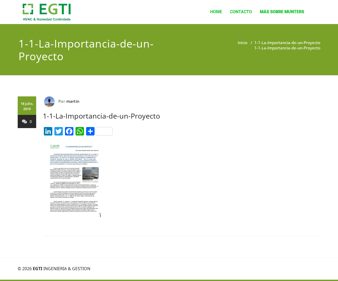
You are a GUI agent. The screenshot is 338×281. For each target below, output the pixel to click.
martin (72, 101)
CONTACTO (241, 11)
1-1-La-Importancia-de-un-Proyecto (287, 42)
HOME (216, 11)
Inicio (242, 42)
